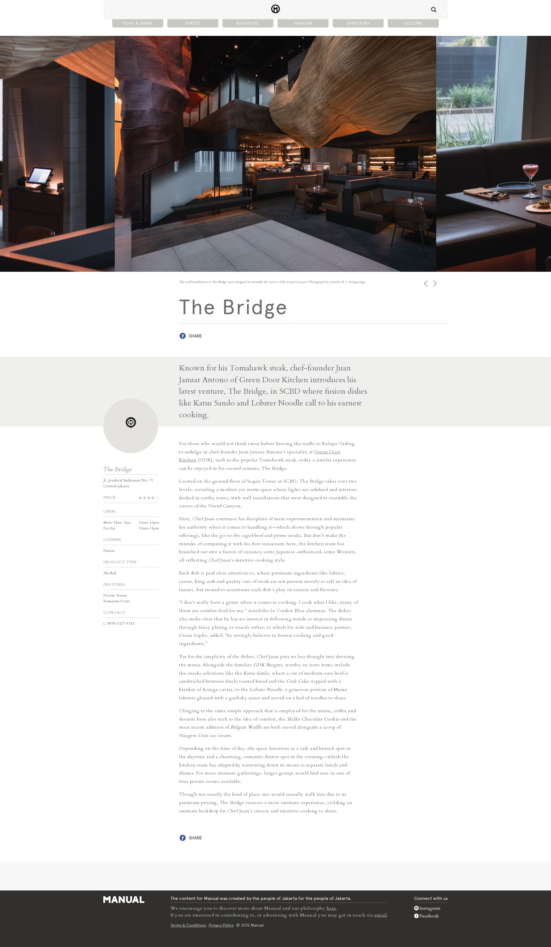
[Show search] (433, 9)
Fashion (303, 23)
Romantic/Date (116, 601)
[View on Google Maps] (130, 425)
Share (195, 336)
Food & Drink (138, 23)
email (381, 915)
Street (192, 23)
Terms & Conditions (188, 925)
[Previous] (426, 283)
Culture (413, 23)
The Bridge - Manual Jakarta (276, 9)
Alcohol (109, 573)
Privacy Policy (221, 925)
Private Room (115, 595)
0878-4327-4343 (120, 623)
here (331, 908)
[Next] (435, 283)
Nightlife (248, 23)
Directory (358, 23)
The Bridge (117, 469)
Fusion (109, 550)
